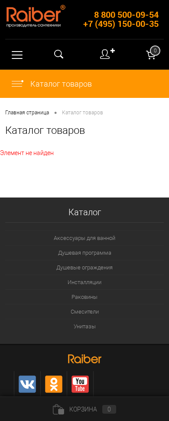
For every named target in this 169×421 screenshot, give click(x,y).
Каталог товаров (60, 83)
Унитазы (85, 326)
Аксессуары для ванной (84, 238)
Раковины (85, 297)
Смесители (85, 311)
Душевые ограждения (84, 267)
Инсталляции (84, 282)
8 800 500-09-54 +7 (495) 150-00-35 (121, 19)
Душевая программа (84, 252)
